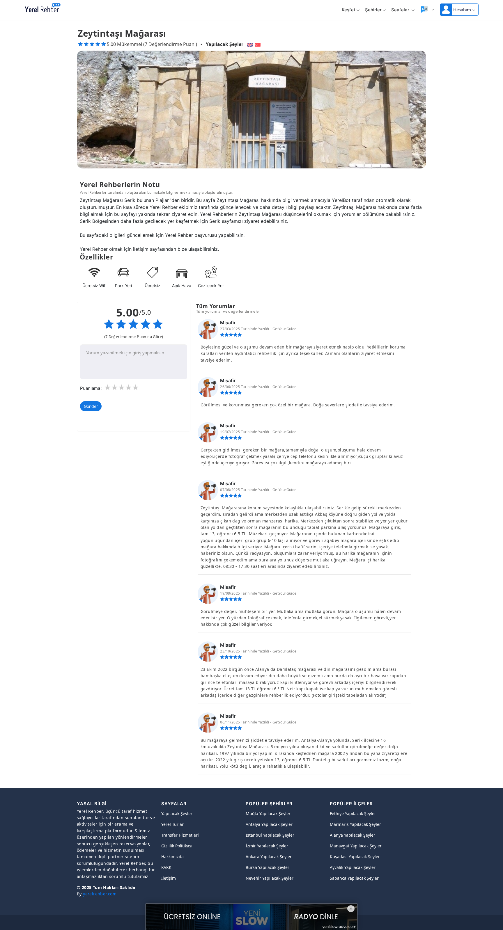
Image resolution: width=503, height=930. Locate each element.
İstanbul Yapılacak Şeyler (270, 835)
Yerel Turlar (172, 824)
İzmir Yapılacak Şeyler (267, 846)
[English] (249, 44)
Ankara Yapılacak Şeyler (269, 856)
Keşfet (348, 10)
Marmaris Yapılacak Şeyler (355, 824)
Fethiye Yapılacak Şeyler (353, 813)
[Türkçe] (258, 44)
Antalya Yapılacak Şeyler (269, 824)
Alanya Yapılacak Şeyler (352, 835)
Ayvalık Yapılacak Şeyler (353, 867)
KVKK (166, 867)
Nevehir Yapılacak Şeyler (269, 878)
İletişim (168, 878)
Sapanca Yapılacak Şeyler (354, 878)
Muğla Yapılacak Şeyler (268, 813)
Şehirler (373, 10)
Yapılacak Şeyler (224, 44)
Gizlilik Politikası (176, 846)
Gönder (91, 406)
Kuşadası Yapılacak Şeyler (355, 856)
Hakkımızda (172, 856)
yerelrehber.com (99, 894)
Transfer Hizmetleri (180, 835)
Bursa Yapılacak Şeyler (267, 867)
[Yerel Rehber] (42, 8)
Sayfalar (400, 10)
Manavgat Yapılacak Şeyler (356, 846)
